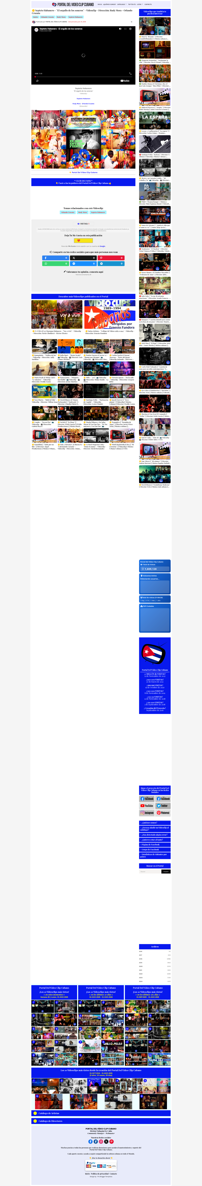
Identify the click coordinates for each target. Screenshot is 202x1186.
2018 (155, 959)
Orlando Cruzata (47, 17)
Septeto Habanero (75, 17)
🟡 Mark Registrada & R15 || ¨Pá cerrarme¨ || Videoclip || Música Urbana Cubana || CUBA (121, 446)
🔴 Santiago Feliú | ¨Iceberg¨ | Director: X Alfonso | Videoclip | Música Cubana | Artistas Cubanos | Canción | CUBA (154, 156)
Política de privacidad (100, 1174)
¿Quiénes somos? (109, 4)
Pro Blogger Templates (104, 1176)
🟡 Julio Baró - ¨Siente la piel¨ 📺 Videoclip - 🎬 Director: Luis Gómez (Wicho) (70, 357)
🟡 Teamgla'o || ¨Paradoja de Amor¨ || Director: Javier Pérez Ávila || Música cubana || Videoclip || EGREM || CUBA (121, 424)
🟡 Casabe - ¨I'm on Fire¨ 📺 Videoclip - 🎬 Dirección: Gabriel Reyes (43, 424)
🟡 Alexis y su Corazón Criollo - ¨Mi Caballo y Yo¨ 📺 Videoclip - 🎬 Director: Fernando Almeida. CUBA (154, 179)
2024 (155, 981)
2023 (155, 978)
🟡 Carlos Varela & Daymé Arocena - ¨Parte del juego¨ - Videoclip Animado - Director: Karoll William (120, 357)
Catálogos (121, 4)
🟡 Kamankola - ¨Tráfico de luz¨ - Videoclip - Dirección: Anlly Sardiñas (44, 357)
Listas (139, 4)
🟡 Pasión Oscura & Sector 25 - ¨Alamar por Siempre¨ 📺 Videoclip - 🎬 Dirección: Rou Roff (96, 357)
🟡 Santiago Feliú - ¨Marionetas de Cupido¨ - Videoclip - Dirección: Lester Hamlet (96, 402)
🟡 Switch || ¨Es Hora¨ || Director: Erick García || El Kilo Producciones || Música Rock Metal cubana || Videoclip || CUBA (70, 424)
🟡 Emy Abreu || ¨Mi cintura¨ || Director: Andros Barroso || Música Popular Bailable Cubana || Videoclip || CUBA (154, 462)
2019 (155, 963)
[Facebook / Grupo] (96, 1141)
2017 (155, 955)
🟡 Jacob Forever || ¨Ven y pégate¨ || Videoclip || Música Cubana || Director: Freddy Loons (122, 402)
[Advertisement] (155, 524)
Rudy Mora (61, 17)
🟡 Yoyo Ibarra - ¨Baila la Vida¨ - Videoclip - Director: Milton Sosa (44, 401)
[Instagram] (101, 1141)
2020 (155, 966)
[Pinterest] (111, 1141)
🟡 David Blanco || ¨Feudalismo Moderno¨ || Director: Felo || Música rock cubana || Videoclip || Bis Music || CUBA (154, 486)
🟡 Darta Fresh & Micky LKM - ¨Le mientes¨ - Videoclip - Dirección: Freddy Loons (44, 380)
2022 (155, 974)
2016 (155, 951)
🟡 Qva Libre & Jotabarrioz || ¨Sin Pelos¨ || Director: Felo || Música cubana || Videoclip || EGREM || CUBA (154, 391)
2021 (155, 970)
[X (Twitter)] (106, 1141)
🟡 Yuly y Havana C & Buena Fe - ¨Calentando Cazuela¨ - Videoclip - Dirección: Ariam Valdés (70, 446)
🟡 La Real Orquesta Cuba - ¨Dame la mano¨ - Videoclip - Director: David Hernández (95, 446)
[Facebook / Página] (90, 1141)
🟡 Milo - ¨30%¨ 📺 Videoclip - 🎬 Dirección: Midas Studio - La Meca (96, 380)
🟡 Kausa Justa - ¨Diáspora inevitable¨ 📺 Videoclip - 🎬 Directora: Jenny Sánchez (69, 380)
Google (102, 246)
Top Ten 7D (132, 4)
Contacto (148, 4)
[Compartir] (131, 22)
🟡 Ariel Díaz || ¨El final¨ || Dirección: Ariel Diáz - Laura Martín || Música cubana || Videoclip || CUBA (154, 344)
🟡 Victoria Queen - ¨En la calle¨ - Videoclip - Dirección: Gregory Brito (121, 380)
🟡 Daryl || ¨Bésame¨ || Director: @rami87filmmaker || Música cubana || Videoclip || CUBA (153, 38)
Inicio (100, 4)
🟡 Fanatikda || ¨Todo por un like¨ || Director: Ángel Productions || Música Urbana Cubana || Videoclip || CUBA (43, 446)
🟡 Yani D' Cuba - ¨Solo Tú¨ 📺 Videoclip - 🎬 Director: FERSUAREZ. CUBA (154, 439)
